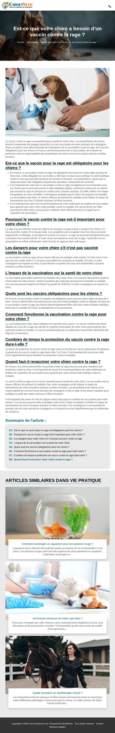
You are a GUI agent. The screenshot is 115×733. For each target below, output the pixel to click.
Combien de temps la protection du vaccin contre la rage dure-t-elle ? (48, 455)
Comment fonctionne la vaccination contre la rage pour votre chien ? (47, 451)
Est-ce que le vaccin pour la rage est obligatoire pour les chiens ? (46, 430)
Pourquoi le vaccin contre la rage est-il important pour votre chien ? (47, 434)
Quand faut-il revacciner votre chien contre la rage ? (41, 459)
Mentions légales (58, 727)
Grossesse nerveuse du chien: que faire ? (58, 618)
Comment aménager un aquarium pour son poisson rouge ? (57, 543)
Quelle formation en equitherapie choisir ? (58, 692)
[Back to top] (107, 725)
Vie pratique (32, 42)
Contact (99, 723)
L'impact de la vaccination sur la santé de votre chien (39, 443)
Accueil (20, 42)
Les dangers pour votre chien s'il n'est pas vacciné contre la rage (45, 438)
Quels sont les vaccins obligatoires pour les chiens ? (39, 447)
